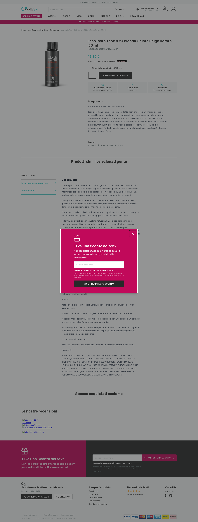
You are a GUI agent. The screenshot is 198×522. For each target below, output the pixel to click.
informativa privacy (114, 273)
